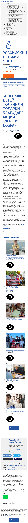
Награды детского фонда (16, 11)
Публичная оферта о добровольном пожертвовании (15, 19)
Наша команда (13, 8)
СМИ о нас (9, 28)
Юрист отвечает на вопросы (12, 380)
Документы (9, 23)
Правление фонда (14, 6)
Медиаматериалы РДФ (15, 21)
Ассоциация (10, 31)
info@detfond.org (11, 469)
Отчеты (8, 24)
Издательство (10, 32)
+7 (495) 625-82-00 (12, 467)
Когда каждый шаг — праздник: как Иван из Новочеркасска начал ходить (15, 257)
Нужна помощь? (11, 25)
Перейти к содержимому (7, 1)
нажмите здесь (7, 515)
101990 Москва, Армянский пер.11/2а (15, 465)
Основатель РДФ (13, 5)
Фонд (7, 3)
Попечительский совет (16, 7)
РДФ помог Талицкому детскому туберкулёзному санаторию (14, 320)
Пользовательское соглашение (14, 16)
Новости (8, 27)
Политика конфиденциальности (15, 13)
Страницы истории (14, 10)
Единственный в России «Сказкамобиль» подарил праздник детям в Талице (14, 289)
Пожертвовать (8, 76)
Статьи (8, 29)
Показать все (14, 428)
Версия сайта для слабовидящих (11, 34)
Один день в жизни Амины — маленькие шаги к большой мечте (15, 411)
